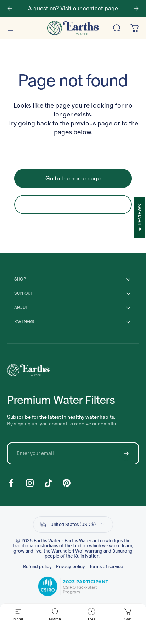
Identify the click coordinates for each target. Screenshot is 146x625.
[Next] (136, 8)
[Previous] (10, 8)
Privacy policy (70, 566)
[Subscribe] (126, 453)
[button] (90, 614)
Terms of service (106, 566)
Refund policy (37, 566)
